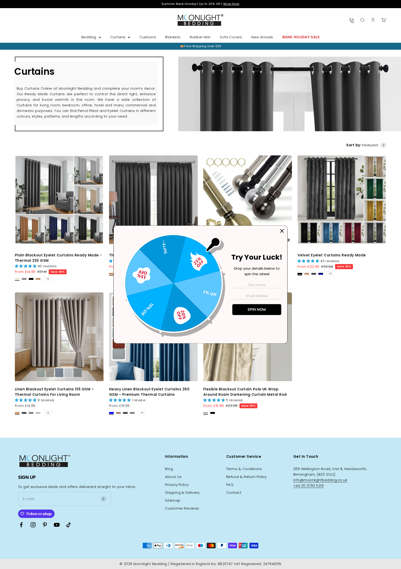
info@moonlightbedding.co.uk (320, 479)
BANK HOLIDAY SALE (301, 37)
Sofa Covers (231, 37)
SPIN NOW (257, 309)
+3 (330, 273)
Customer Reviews (182, 508)
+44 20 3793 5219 (308, 485)
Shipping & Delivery (182, 492)
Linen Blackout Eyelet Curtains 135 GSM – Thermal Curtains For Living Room (54, 392)
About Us (173, 476)
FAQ (229, 484)
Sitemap (172, 500)
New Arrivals (262, 37)
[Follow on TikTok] (68, 525)
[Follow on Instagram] (33, 525)
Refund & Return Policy (246, 476)
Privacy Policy (177, 484)
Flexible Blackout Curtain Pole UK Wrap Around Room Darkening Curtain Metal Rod (245, 392)
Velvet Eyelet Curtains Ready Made (332, 255)
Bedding (88, 37)
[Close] (282, 230)
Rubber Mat (200, 37)
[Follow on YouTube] (57, 525)
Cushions (147, 37)
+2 (47, 279)
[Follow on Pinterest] (45, 525)
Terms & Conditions (244, 468)
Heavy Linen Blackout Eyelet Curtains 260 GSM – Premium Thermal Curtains (149, 392)
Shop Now (231, 4)
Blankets (173, 37)
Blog (169, 468)
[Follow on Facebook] (21, 525)
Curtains (118, 37)
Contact (233, 492)
